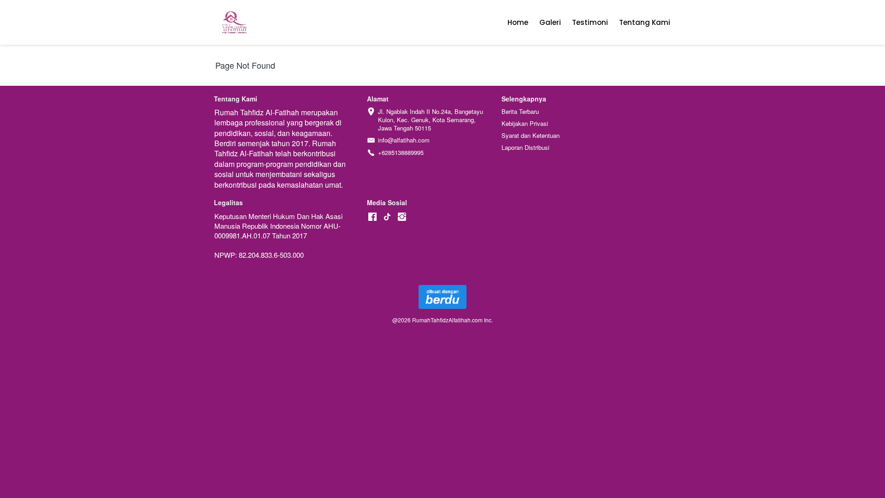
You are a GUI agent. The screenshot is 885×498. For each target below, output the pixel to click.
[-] (372, 217)
